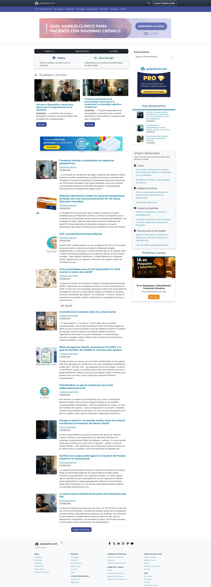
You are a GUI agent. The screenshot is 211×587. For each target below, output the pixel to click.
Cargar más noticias (81, 529)
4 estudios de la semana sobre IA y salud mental (87, 311)
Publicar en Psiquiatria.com (117, 579)
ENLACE (67, 306)
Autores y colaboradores (116, 563)
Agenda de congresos (115, 576)
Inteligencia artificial (68, 276)
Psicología (80, 9)
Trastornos (38, 563)
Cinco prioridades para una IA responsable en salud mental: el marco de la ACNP (89, 270)
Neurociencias (39, 569)
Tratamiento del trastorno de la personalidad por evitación (157, 138)
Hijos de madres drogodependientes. (152, 245)
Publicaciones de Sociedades (151, 231)
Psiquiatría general (67, 167)
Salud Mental (39, 566)
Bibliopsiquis (75, 566)
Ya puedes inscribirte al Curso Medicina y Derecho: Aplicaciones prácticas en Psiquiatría (153, 222)
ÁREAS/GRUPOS (82, 51)
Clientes (147, 563)
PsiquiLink (111, 560)
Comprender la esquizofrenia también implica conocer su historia (157, 127)
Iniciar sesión (75, 579)
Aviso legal (148, 576)
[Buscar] (148, 3)
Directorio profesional (115, 557)
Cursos (123, 9)
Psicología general (67, 427)
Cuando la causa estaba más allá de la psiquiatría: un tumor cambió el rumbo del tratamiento (157, 115)
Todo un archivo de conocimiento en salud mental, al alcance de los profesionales (152, 195)
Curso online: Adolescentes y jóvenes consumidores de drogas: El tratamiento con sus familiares (153, 172)
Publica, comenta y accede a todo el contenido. (55, 61)
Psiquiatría (69, 9)
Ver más (41, 124)
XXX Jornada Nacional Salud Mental (80, 233)
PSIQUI (49, 51)
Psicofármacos (76, 563)
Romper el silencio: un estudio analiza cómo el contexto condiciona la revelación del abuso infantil (92, 422)
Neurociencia (92, 9)
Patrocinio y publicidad (152, 566)
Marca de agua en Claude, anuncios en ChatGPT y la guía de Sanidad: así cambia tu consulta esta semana (90, 348)
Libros (73, 572)
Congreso (114, 9)
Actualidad (58, 9)
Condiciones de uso (151, 585)
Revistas (74, 569)
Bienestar (104, 9)
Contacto (147, 569)
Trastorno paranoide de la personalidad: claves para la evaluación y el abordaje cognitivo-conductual (103, 103)
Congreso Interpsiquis (115, 573)
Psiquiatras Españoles (147, 208)
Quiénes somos (149, 560)
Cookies (147, 582)
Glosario (74, 560)
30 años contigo (150, 557)
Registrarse (75, 582)
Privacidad (147, 579)
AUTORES (114, 51)
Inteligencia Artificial (41, 572)
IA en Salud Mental (43, 9)
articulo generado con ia (146, 202)
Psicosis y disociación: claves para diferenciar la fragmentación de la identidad (54, 107)
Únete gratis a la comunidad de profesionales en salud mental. (103, 61)
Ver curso (154, 297)
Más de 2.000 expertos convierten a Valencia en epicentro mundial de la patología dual (152, 237)
